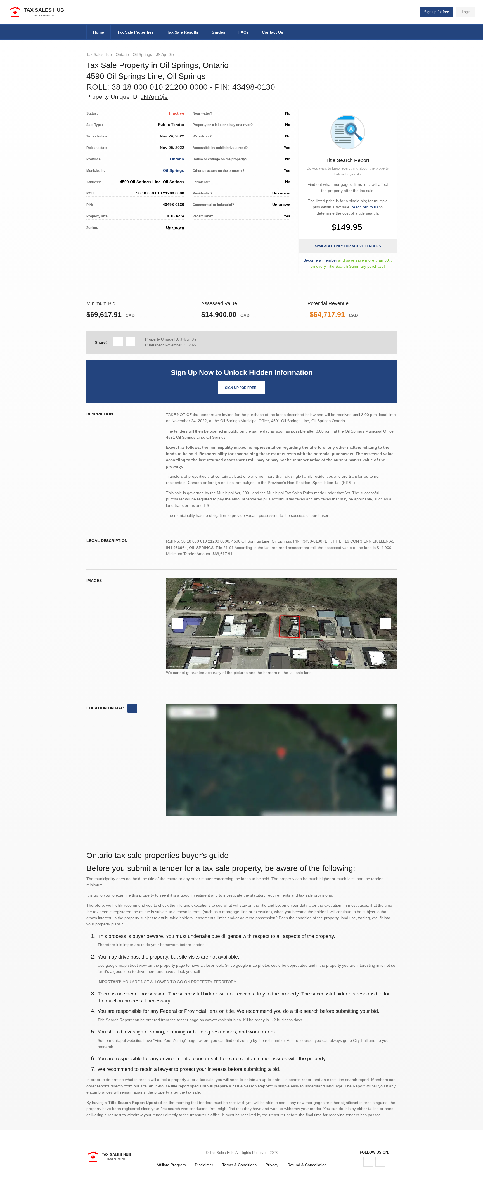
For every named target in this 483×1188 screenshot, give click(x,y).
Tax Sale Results (182, 32)
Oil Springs (142, 54)
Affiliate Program (171, 1165)
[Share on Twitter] (130, 341)
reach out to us (365, 207)
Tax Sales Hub (99, 54)
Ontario (122, 54)
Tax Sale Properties (135, 32)
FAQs (243, 32)
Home (98, 32)
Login (466, 12)
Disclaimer (204, 1165)
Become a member (320, 260)
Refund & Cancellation (307, 1165)
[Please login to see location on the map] (132, 708)
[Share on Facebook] (118, 341)
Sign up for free (436, 12)
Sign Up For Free (240, 388)
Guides (218, 32)
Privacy (272, 1165)
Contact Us (272, 32)
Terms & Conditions (239, 1165)
